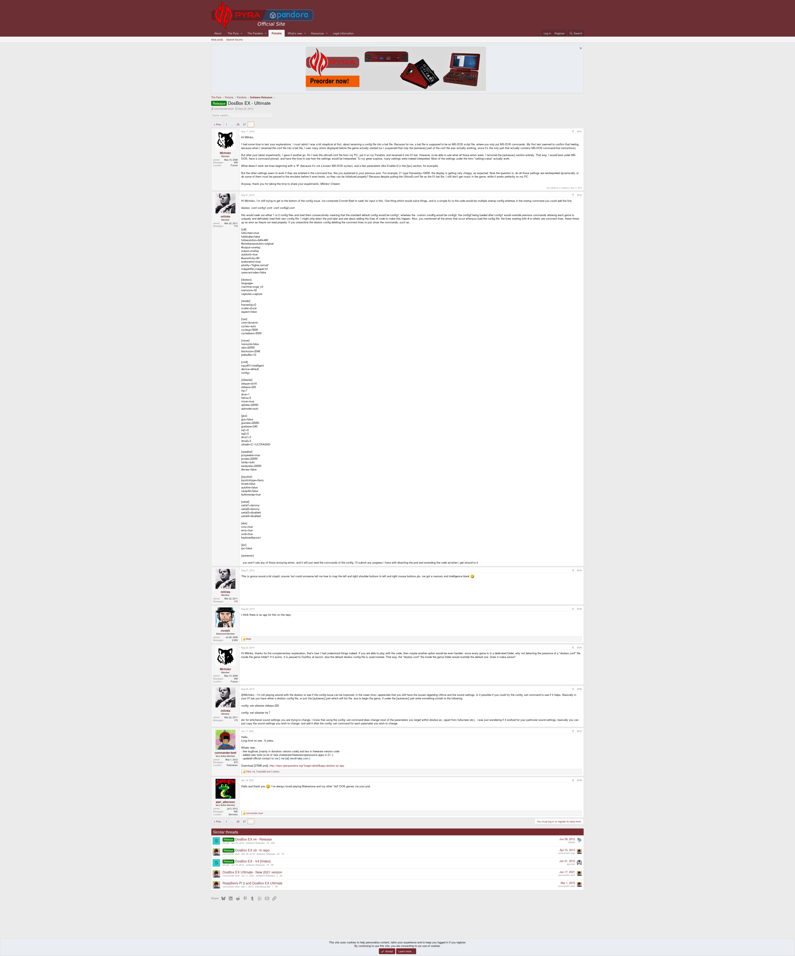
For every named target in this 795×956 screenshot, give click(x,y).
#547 (579, 731)
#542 (579, 194)
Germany (233, 814)
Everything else (262, 886)
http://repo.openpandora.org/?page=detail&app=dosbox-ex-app (307, 765)
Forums (277, 33)
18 (267, 864)
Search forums (234, 39)
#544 (579, 608)
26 (238, 124)
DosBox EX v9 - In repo (252, 850)
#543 (579, 570)
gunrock (571, 864)
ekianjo (571, 842)
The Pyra (233, 33)
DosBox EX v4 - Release (253, 839)
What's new (295, 33)
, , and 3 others (262, 771)
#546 (579, 688)
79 (267, 842)
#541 (579, 131)
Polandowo (232, 765)
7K (282, 853)
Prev (218, 124)
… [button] (232, 124)
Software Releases (255, 842)
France (234, 165)
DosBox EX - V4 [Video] (252, 861)
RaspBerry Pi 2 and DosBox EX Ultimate (252, 883)
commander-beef (223, 108)
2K (281, 875)
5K (272, 864)
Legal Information (343, 33)
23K (273, 842)
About (217, 33)
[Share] (573, 131)
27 (244, 124)
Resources (317, 33)
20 (278, 853)
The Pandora (255, 33)
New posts (217, 39)
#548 (579, 780)
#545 (579, 647)
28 (250, 124)
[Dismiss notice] (580, 49)
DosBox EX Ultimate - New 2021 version (252, 872)
